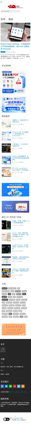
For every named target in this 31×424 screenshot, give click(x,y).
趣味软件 (16, 316)
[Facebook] (2, 386)
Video (10, 297)
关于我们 (3, 348)
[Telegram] (6, 386)
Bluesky (19, 392)
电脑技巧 (9, 311)
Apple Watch (12, 288)
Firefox (24, 291)
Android (3, 52)
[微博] (14, 386)
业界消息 (12, 299)
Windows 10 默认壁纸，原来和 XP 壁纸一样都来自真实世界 (20, 270)
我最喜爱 (11, 305)
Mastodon (13, 392)
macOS (4, 297)
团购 (3, 302)
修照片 (18, 299)
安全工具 (22, 302)
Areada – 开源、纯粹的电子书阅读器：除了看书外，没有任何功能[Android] (20, 234)
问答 (21, 316)
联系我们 (3, 350)
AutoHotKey (5, 291)
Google (4, 294)
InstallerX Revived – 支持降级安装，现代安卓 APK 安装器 (20, 246)
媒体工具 (16, 302)
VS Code (19, 297)
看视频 (15, 311)
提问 (2, 370)
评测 (10, 316)
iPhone (19, 294)
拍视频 (4, 308)
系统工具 (16, 314)
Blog (12, 291)
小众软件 (10, 418)
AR (18, 288)
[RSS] (22, 386)
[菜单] (2, 2)
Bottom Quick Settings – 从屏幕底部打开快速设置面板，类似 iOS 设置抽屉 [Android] (15, 46)
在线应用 (9, 302)
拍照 (24, 305)
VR (14, 297)
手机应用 (18, 305)
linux (24, 294)
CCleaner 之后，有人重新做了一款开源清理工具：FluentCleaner (20, 133)
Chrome (18, 291)
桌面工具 (17, 308)
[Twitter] (18, 386)
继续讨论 (3, 351)
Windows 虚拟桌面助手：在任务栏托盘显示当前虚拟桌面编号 (20, 157)
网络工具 (22, 314)
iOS (9, 294)
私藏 (20, 311)
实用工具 (4, 305)
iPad (13, 294)
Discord (24, 392)
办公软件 (24, 299)
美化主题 (4, 316)
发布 (2, 363)
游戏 (3, 311)
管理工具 (4, 314)
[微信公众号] (10, 386)
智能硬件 (10, 308)
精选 (10, 314)
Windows (5, 299)
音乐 (26, 316)
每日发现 (23, 308)
